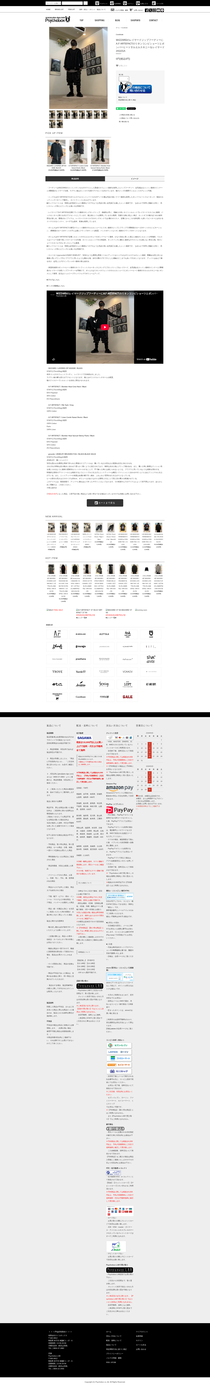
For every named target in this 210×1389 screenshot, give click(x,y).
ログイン (130, 4)
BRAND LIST (59, 9)
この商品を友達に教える (127, 115)
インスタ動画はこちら (56, 286)
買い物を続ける (124, 121)
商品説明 (75, 179)
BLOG (117, 20)
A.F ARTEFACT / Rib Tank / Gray (61, 405)
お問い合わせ (138, 10)
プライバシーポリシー (114, 1354)
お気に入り (144, 4)
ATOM (113, 1362)
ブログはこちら (54, 280)
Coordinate (124, 27)
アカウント (104, 4)
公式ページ (119, 956)
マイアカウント (142, 1332)
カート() (159, 4)
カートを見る (141, 1345)
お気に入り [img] (123, 65)
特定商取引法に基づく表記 (127, 100)
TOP (81, 20)
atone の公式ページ (118, 1029)
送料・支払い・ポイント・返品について (92, 9)
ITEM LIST (71, 9)
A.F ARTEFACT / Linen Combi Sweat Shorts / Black (68, 417)
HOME (48, 9)
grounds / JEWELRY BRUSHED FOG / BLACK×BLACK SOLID (72, 454)
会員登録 (117, 4)
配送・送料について (114, 1340)
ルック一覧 (81, 618)
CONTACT (153, 20)
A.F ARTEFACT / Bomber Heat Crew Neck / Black (67, 387)
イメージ (135, 179)
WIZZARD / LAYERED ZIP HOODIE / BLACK (65, 368)
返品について (122, 97)
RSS (108, 1362)
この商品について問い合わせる (129, 118)
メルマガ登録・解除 (121, 10)
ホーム (118, 27)
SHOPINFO (135, 20)
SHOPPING (100, 20)
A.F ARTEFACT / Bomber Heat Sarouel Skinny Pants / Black (71, 436)
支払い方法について (114, 1336)
